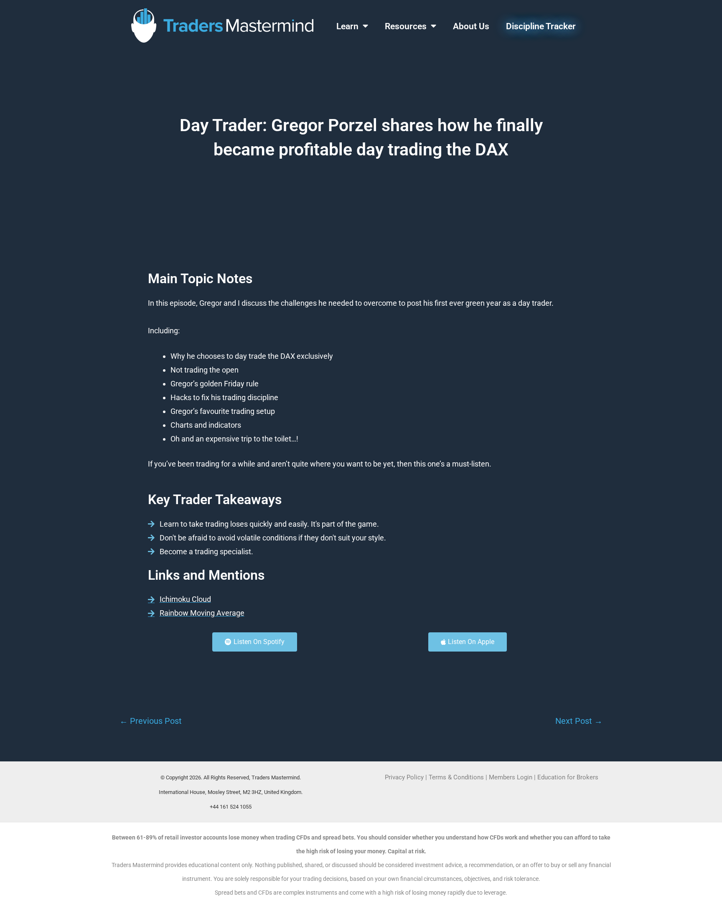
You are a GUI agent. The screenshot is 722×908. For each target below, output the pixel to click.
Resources (406, 26)
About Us (471, 26)
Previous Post (150, 721)
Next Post (579, 721)
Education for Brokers (567, 777)
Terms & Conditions (456, 777)
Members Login (511, 777)
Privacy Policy (404, 777)
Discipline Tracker (541, 26)
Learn (347, 26)
